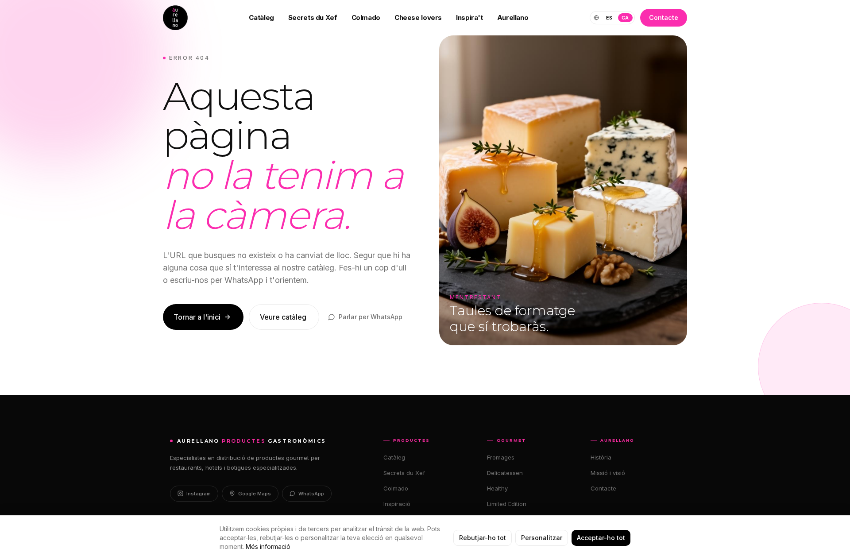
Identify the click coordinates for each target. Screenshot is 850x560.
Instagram (198, 493)
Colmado (366, 17)
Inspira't (469, 17)
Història (601, 457)
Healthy (497, 488)
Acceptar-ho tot (601, 537)
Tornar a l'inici (197, 317)
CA (625, 18)
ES (609, 18)
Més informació (268, 546)
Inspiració (396, 503)
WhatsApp (311, 493)
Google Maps (254, 493)
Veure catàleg (283, 317)
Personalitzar (541, 537)
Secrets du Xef (312, 17)
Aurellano (513, 17)
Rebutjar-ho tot (482, 537)
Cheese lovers (418, 17)
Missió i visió (608, 472)
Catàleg (261, 17)
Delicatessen (505, 472)
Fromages (500, 457)
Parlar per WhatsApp (370, 317)
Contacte (663, 17)
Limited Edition (506, 503)
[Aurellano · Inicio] (175, 17)
